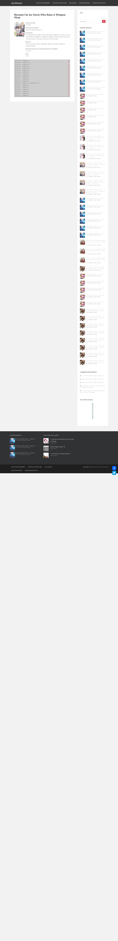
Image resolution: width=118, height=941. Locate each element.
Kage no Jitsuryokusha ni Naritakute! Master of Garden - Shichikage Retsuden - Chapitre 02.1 (95, 251)
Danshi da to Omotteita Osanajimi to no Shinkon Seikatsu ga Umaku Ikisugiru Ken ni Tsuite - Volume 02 (95, 146)
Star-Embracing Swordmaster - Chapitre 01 (95, 233)
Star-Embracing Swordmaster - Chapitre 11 (95, 219)
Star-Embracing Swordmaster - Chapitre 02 (95, 226)
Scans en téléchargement (43, 3)
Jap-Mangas (16, 3)
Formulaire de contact (99, 3)
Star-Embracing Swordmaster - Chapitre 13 (95, 205)
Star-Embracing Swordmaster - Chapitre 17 (95, 73)
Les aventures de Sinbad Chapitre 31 (60, 453)
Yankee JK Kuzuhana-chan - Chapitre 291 (94, 108)
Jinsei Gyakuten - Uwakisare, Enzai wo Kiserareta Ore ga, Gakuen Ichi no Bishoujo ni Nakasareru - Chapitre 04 (95, 164)
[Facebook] (114, 468)
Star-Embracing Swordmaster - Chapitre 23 (95, 31)
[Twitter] (114, 473)
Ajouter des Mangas (16, 470)
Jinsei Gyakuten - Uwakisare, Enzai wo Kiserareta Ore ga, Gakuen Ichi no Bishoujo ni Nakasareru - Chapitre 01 (95, 191)
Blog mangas (48, 467)
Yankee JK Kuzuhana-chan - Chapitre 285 (94, 288)
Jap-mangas (86, 467)
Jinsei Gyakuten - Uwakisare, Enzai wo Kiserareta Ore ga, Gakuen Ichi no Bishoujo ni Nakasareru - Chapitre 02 (95, 182)
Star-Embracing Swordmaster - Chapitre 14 (95, 198)
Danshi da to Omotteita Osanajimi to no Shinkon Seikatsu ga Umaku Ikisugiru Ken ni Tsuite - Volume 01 (95, 155)
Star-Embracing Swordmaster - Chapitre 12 (95, 212)
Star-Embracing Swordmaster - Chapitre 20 (95, 52)
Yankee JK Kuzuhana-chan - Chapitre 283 (94, 302)
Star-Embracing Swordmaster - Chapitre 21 (95, 45)
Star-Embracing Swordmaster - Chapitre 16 (95, 80)
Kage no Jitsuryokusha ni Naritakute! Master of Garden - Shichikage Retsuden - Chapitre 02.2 (95, 242)
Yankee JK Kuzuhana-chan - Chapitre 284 (94, 295)
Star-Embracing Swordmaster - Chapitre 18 (95, 66)
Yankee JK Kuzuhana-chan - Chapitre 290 (94, 115)
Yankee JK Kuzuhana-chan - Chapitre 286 (94, 281)
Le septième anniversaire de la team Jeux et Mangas (92, 386)
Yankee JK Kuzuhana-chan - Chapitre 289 (94, 122)
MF (69, 60)
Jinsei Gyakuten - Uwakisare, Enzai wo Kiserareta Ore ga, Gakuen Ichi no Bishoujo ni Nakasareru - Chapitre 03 (95, 173)
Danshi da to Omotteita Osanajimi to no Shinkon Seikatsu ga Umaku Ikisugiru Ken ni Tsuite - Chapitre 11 (95, 138)
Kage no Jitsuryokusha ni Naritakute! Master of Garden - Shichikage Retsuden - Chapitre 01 (95, 259)
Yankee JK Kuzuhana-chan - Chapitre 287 (94, 274)
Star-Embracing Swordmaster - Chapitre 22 (95, 38)
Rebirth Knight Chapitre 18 (96, 375)
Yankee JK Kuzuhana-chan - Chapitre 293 (94, 94)
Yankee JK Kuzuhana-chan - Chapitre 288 (94, 129)
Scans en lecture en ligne (60, 3)
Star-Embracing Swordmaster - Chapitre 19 (95, 59)
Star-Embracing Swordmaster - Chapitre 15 (95, 87)
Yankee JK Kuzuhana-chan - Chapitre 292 (94, 101)
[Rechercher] (104, 21)
